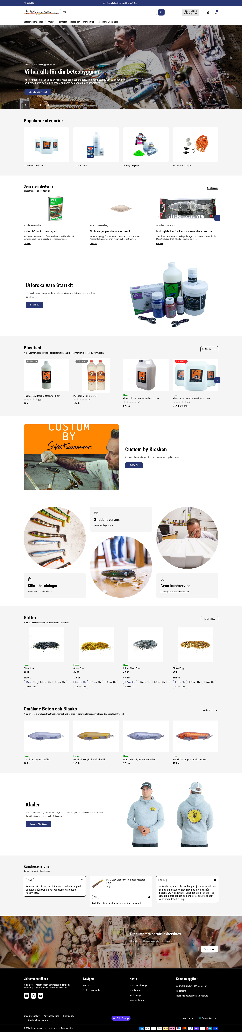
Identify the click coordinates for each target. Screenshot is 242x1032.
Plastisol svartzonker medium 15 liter (191, 398)
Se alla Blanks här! (210, 710)
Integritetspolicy (31, 1016)
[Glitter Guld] (96, 644)
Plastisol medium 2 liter (85, 395)
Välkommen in (95, 93)
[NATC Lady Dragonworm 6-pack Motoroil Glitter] (97, 883)
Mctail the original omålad (37, 759)
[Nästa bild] (39, 105)
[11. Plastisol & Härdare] (46, 144)
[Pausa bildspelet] (45, 105)
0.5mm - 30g (45, 682)
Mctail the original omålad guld (89, 759)
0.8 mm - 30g (110, 682)
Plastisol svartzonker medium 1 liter (42, 395)
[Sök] (161, 12)
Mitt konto (135, 990)
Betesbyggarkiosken (40, 1028)
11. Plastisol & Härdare (33, 165)
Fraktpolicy (68, 1016)
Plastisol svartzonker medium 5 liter (141, 398)
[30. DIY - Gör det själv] (195, 144)
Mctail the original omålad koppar (190, 759)
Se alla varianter (209, 349)
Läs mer (27, 243)
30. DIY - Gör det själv (182, 165)
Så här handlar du (91, 990)
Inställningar (136, 995)
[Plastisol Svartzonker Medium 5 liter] (146, 375)
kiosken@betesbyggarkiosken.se (174, 591)
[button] (216, 12)
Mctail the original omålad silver (139, 759)
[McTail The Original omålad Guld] (96, 736)
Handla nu (34, 305)
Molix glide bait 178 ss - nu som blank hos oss (184, 231)
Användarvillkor (51, 1016)
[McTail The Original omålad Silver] (146, 736)
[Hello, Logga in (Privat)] (208, 12)
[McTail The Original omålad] (46, 736)
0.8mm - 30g (60, 682)
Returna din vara (137, 1000)
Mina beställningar (138, 985)
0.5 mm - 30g (95, 682)
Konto (133, 979)
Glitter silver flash (132, 668)
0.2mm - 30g (31, 682)
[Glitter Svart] (46, 644)
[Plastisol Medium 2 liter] (96, 375)
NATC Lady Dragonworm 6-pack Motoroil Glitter (125, 881)
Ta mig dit (134, 465)
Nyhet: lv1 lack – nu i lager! (40, 231)
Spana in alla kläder (38, 824)
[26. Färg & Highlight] (146, 144)
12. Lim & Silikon (80, 165)
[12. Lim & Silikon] (96, 144)
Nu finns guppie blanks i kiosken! (110, 231)
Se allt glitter (209, 619)
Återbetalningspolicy (38, 1020)
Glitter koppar (179, 668)
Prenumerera (209, 949)
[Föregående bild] (27, 105)
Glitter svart (29, 668)
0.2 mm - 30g (80, 682)
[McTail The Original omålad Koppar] (195, 736)
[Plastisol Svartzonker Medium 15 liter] (195, 375)
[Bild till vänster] (25, 218)
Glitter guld (78, 668)
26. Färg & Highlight (131, 165)
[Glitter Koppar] (195, 644)
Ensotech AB (67, 1028)
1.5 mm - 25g (80, 686)
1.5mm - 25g (31, 686)
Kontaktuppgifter (186, 979)
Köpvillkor (31, 3)
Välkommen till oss (36, 979)
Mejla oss (193, 13)
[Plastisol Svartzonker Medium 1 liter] (46, 375)
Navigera (89, 979)
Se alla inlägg (212, 188)
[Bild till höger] (217, 218)
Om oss (87, 985)
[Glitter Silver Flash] (146, 644)
